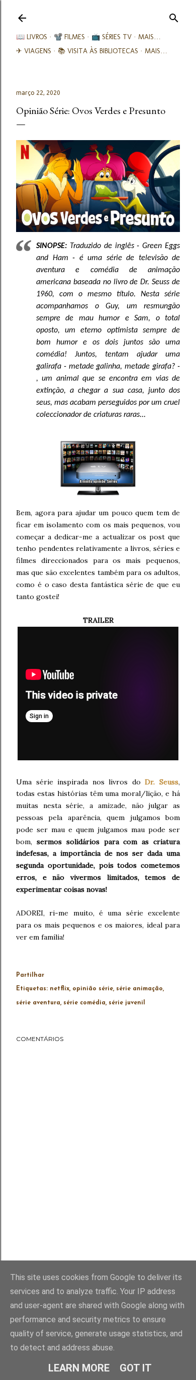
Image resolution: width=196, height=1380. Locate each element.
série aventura (38, 1003)
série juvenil (127, 1003)
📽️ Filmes (69, 37)
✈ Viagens (33, 51)
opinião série (92, 989)
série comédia (84, 1003)
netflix (59, 989)
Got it (136, 1368)
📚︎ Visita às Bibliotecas (98, 51)
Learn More (79, 1368)
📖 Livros (31, 37)
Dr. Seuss (161, 781)
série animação (139, 989)
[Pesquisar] (174, 16)
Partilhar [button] (30, 975)
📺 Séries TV (111, 37)
